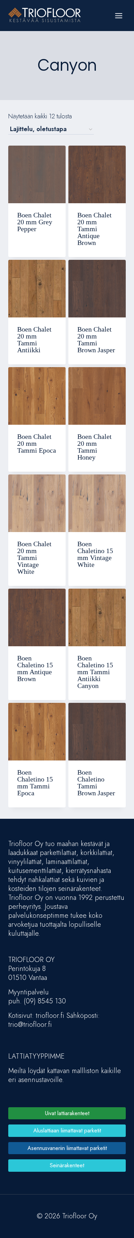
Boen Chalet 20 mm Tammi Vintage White (34, 557)
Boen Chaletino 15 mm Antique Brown (35, 668)
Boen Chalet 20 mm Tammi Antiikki (34, 339)
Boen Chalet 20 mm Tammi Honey (94, 447)
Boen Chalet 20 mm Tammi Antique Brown (94, 228)
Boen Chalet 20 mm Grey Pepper (34, 222)
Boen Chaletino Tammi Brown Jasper (96, 782)
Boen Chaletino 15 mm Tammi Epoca (35, 782)
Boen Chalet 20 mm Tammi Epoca (36, 443)
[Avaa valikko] (118, 15)
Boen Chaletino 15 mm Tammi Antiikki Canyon (95, 671)
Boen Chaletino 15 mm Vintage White (95, 554)
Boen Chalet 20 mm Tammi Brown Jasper (96, 339)
